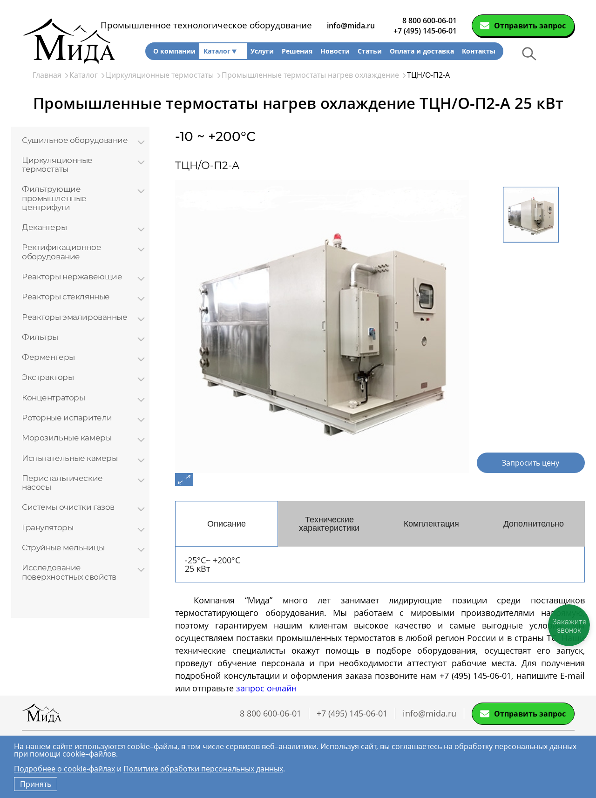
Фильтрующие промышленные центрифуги (54, 197)
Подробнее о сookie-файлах (64, 769)
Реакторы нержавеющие (72, 276)
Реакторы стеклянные (66, 296)
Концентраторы (53, 397)
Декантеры (44, 227)
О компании (174, 51)
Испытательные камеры (69, 457)
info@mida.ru (351, 25)
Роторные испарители (67, 417)
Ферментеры (48, 356)
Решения (297, 51)
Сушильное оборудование (75, 139)
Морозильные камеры (66, 437)
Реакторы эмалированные (75, 316)
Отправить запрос (530, 25)
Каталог (216, 51)
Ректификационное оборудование (61, 252)
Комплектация (431, 523)
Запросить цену (530, 463)
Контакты (478, 51)
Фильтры (40, 336)
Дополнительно (533, 523)
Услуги (262, 51)
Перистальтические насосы (62, 482)
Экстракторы (48, 376)
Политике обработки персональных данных (203, 769)
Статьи (370, 51)
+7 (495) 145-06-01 (425, 31)
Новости (335, 51)
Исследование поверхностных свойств (69, 572)
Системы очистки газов (68, 506)
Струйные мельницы (63, 547)
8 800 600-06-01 (429, 20)
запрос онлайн (266, 688)
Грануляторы (47, 527)
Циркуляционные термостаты (57, 165)
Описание (226, 523)
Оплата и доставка (422, 51)
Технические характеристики (329, 524)
